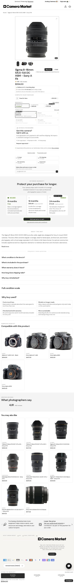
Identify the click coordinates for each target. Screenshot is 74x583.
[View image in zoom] (57, 18)
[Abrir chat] (69, 566)
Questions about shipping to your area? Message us (30, 91)
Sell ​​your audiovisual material (53, 523)
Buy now (48, 69)
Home (4, 12)
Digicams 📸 (64, 1)
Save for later (31, 153)
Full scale (56, 110)
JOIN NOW (52, 554)
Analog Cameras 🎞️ (51, 1)
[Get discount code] (57, 171)
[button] (70, 6)
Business (30, 1)
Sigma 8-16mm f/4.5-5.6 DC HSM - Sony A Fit (20, 12)
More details (56, 102)
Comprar (69, 580)
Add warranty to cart (37, 219)
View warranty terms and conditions (37, 222)
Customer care (42, 153)
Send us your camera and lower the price (48, 72)
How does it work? (69, 572)
